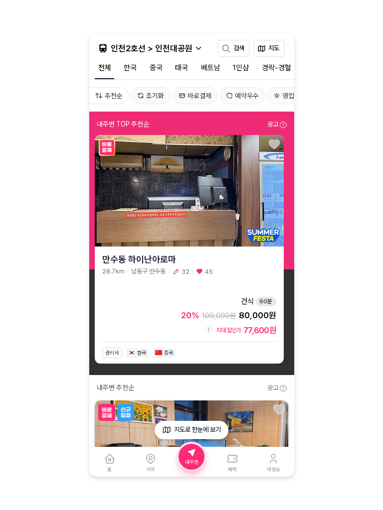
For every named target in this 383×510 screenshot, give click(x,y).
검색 (238, 48)
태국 (181, 67)
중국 (156, 67)
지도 (273, 48)
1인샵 (241, 67)
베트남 (210, 67)
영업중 (291, 96)
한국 (130, 67)
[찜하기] (274, 144)
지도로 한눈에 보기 (197, 429)
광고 (275, 124)
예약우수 (247, 96)
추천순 (114, 96)
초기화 (155, 96)
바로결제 (199, 96)
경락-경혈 (276, 67)
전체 (104, 67)
